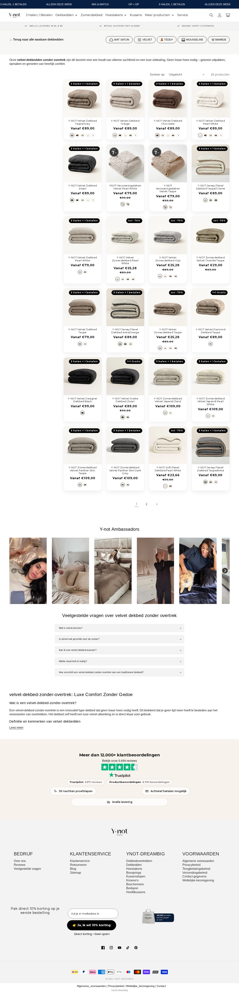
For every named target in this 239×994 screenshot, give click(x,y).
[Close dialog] (156, 442)
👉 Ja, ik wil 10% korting (119, 535)
